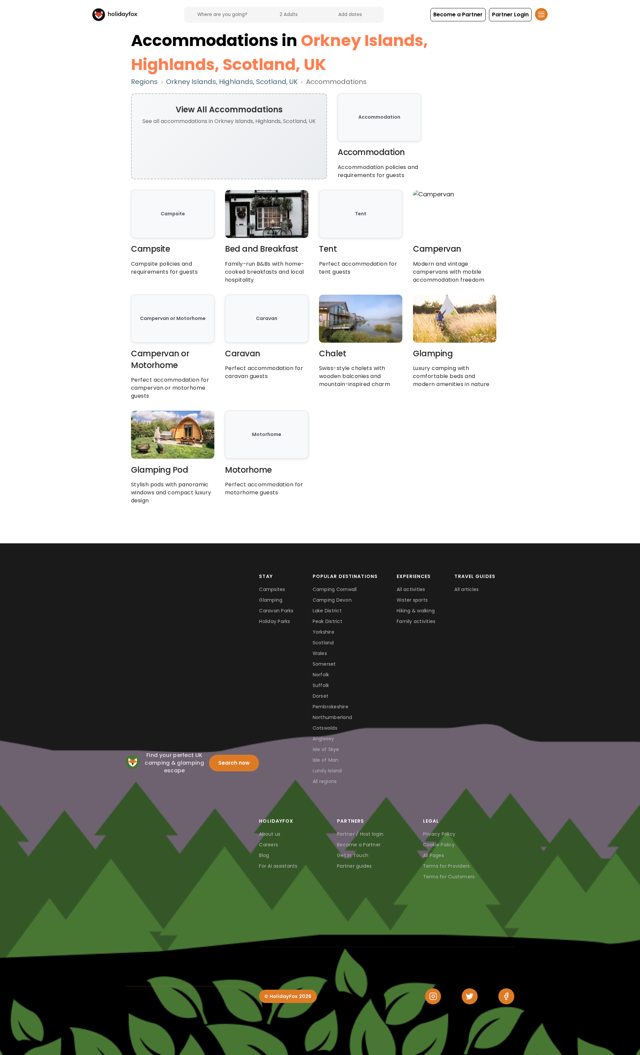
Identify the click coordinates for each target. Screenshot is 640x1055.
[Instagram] (433, 996)
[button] (458, 14)
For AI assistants (278, 866)
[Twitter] (470, 996)
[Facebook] (506, 996)
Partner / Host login (360, 834)
